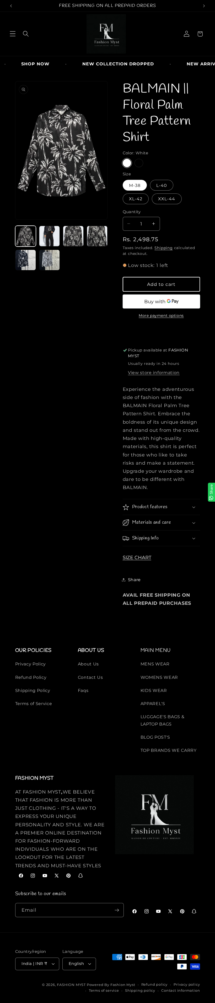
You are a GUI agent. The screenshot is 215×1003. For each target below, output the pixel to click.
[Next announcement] (204, 6)
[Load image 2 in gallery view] (49, 236)
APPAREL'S (153, 703)
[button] (12, 34)
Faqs (83, 690)
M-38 (135, 185)
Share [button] (134, 579)
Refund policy (154, 984)
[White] (127, 163)
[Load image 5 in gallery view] (25, 260)
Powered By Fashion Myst (111, 985)
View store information (154, 372)
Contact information (180, 991)
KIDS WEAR (154, 690)
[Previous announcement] (11, 6)
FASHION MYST (72, 985)
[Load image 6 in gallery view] (49, 260)
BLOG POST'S (155, 737)
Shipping (163, 248)
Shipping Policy (32, 690)
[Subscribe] (116, 910)
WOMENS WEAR (159, 677)
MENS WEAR (155, 663)
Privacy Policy (30, 663)
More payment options (161, 315)
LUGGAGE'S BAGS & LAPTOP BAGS (163, 720)
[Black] (139, 163)
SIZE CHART (137, 557)
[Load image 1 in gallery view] (25, 236)
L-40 (161, 185)
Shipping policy (140, 991)
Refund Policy (31, 677)
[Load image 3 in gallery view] (73, 236)
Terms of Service (33, 703)
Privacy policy (187, 984)
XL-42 (136, 198)
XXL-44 (166, 198)
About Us (88, 663)
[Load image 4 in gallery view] (97, 236)
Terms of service (104, 991)
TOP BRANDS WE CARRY (169, 750)
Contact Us (90, 677)
